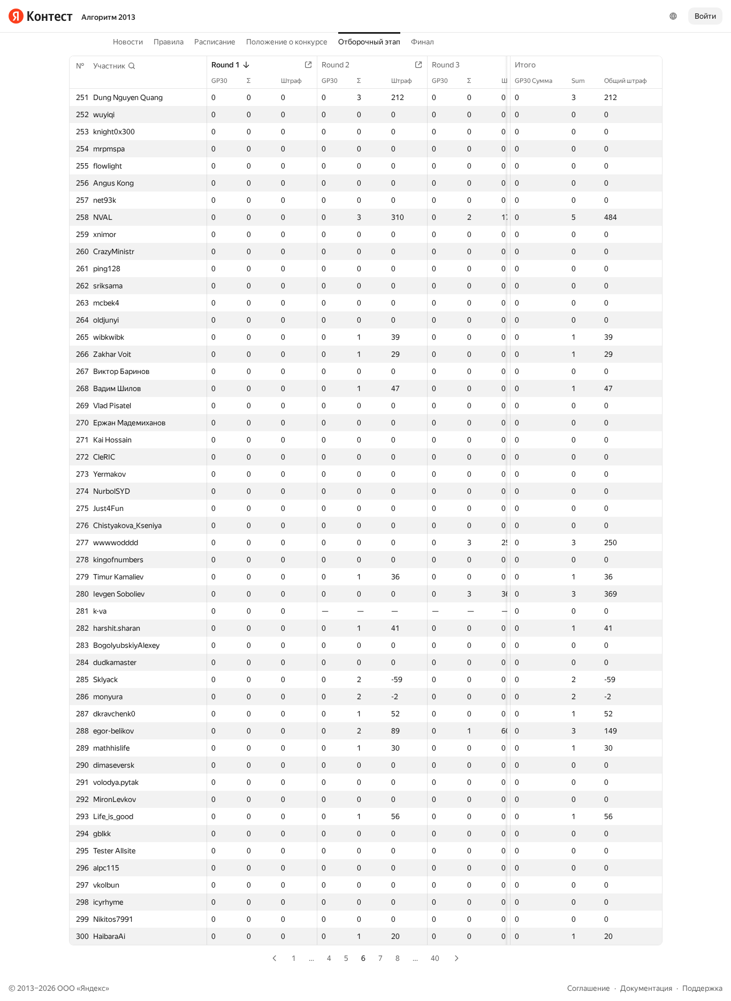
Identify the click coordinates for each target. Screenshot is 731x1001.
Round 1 (225, 64)
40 (435, 958)
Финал (422, 41)
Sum (578, 81)
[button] (114, 66)
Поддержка (702, 988)
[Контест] (41, 16)
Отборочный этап (369, 41)
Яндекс (92, 988)
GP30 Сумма (533, 81)
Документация (646, 988)
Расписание (214, 41)
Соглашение (588, 988)
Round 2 (335, 64)
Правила (169, 41)
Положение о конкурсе (287, 41)
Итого (525, 64)
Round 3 (446, 64)
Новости (128, 41)
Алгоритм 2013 (108, 17)
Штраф (291, 81)
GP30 (219, 81)
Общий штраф (625, 81)
